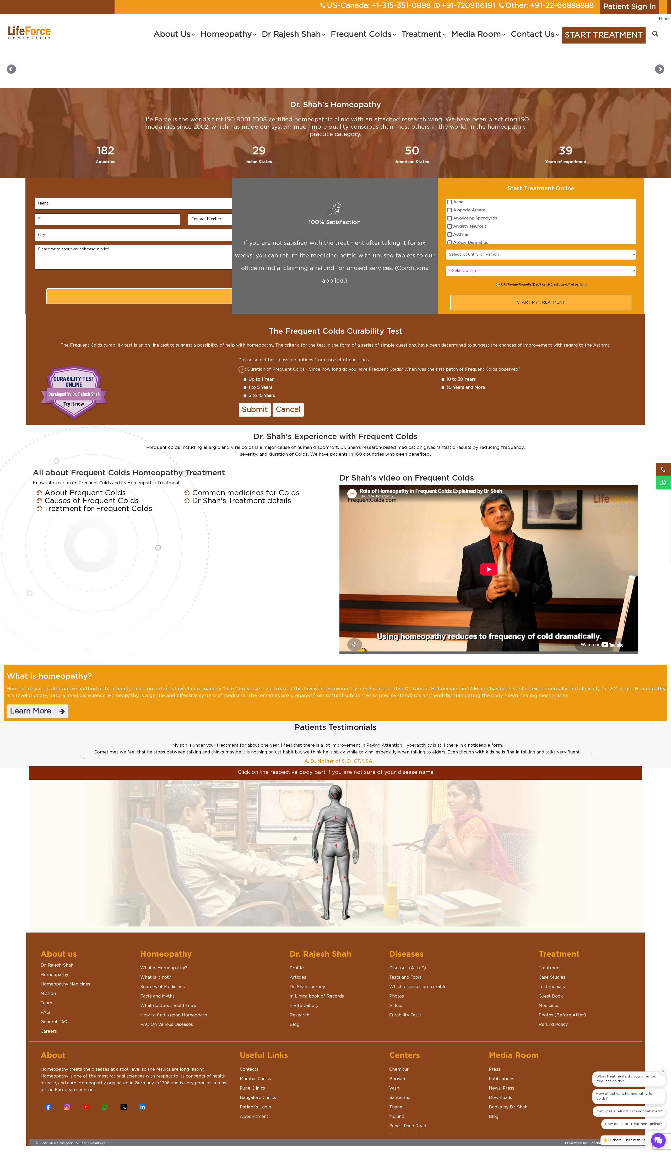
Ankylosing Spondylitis (475, 218)
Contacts (249, 1069)
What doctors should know (168, 1006)
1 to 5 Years (260, 387)
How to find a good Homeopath (173, 1015)
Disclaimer (599, 1142)
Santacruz (399, 1098)
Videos (396, 1006)
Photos (396, 996)
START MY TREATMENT (541, 302)
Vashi (394, 1088)
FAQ (45, 1012)
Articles (298, 977)
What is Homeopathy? (163, 968)
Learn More (34, 711)
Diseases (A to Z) (407, 968)
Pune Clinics (252, 1088)
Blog (294, 1024)
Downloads (500, 1098)
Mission (48, 994)
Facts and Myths (157, 996)
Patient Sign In (629, 6)
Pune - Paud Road (407, 1126)
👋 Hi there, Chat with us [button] (624, 1140)
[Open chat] (658, 1140)
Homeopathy (54, 975)
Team (46, 1003)
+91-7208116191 (468, 5)
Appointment (254, 1116)
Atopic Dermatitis (470, 243)
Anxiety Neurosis (469, 226)
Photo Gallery (304, 1006)
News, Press (501, 1088)
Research (299, 1015)
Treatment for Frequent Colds (98, 509)
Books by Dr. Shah (508, 1107)
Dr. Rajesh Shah (57, 965)
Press (494, 1069)
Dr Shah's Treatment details (241, 501)
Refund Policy (553, 1024)
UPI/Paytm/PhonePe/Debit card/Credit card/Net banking (544, 284)
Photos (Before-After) (562, 1015)
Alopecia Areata (469, 210)
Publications (501, 1079)
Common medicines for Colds (246, 493)
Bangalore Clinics (258, 1098)
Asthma (460, 234)
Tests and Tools (405, 977)
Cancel (288, 409)
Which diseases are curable (418, 987)
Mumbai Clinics (255, 1079)
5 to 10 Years (261, 396)
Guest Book (551, 996)
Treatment (550, 968)
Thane (395, 1107)
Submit (255, 409)
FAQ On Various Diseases (166, 1024)
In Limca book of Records (317, 996)
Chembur (399, 1069)
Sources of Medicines (162, 987)
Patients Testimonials (335, 727)
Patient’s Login (255, 1107)
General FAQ (54, 1022)
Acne (458, 202)
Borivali (397, 1079)
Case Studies (552, 977)
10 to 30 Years (461, 379)
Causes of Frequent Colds (92, 501)
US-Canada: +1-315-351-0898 (379, 5)
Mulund (396, 1116)
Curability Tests (405, 1015)
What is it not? (155, 977)
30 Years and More (465, 387)
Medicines (549, 1006)
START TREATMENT (604, 35)
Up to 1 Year (261, 379)
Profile (297, 968)
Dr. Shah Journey (307, 987)
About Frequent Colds (85, 493)
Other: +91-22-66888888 (549, 5)
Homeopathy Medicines (65, 984)
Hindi (664, 19)
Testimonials (552, 987)
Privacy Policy (576, 1142)
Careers (49, 1031)
